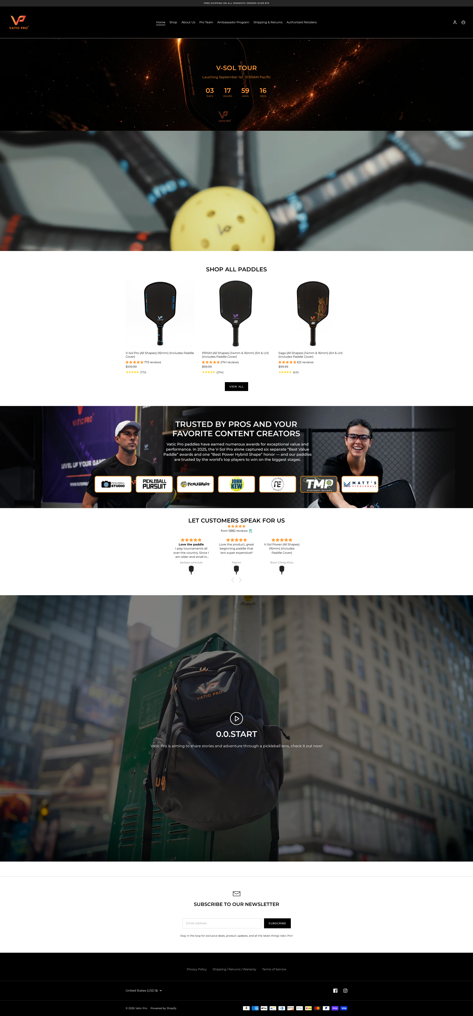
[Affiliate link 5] (276, 484)
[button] (233, 580)
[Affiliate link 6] (319, 484)
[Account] (455, 22)
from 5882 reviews (234, 531)
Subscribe (277, 923)
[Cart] (463, 22)
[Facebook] (335, 991)
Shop (173, 22)
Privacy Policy (197, 969)
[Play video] (236, 718)
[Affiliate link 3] (196, 484)
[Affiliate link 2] (153, 484)
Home (160, 22)
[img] (236, 526)
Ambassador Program (233, 22)
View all (236, 386)
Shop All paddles (236, 269)
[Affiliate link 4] (237, 484)
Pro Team (206, 22)
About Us (188, 22)
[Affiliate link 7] (359, 484)
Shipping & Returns (268, 22)
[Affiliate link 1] (113, 484)
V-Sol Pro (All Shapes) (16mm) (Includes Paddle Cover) (160, 354)
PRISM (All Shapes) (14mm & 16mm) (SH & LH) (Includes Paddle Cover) (235, 354)
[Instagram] (345, 991)
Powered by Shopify (163, 1008)
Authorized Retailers (302, 22)
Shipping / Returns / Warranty (234, 969)
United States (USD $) (142, 990)
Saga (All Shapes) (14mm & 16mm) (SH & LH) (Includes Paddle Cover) (310, 354)
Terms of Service (274, 969)
